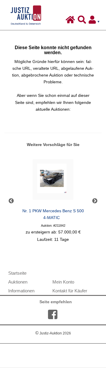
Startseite (17, 273)
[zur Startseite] (71, 21)
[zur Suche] (82, 21)
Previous (11, 201)
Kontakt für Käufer (69, 290)
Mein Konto (63, 281)
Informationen (21, 290)
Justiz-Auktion (53, 333)
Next (95, 201)
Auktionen (17, 281)
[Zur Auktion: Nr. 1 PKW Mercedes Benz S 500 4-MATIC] (53, 181)
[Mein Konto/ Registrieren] (95, 21)
